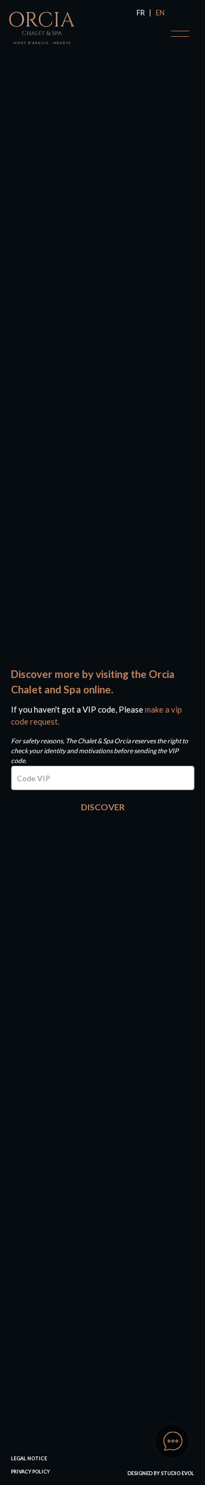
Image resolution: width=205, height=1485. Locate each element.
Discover (103, 807)
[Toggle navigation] (180, 34)
